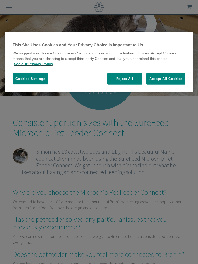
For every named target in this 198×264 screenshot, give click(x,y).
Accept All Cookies (166, 79)
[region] (99, 62)
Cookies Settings (30, 79)
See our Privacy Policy (33, 64)
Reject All (124, 79)
